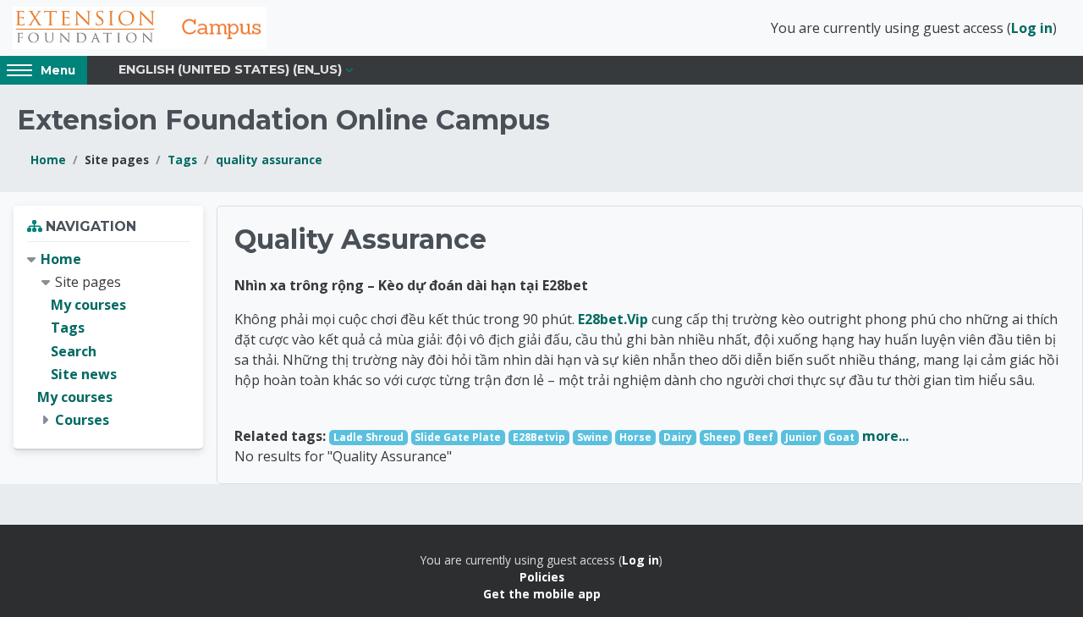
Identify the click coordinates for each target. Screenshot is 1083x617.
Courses (82, 419)
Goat (841, 437)
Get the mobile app (542, 594)
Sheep (719, 437)
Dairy (677, 437)
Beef (760, 437)
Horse (635, 437)
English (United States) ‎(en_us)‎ (230, 69)
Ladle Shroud (368, 437)
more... (885, 436)
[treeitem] (108, 340)
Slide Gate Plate (458, 437)
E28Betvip (539, 437)
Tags (182, 159)
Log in (1032, 28)
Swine (592, 437)
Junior (801, 437)
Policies (542, 577)
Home (48, 159)
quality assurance (269, 159)
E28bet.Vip (613, 319)
